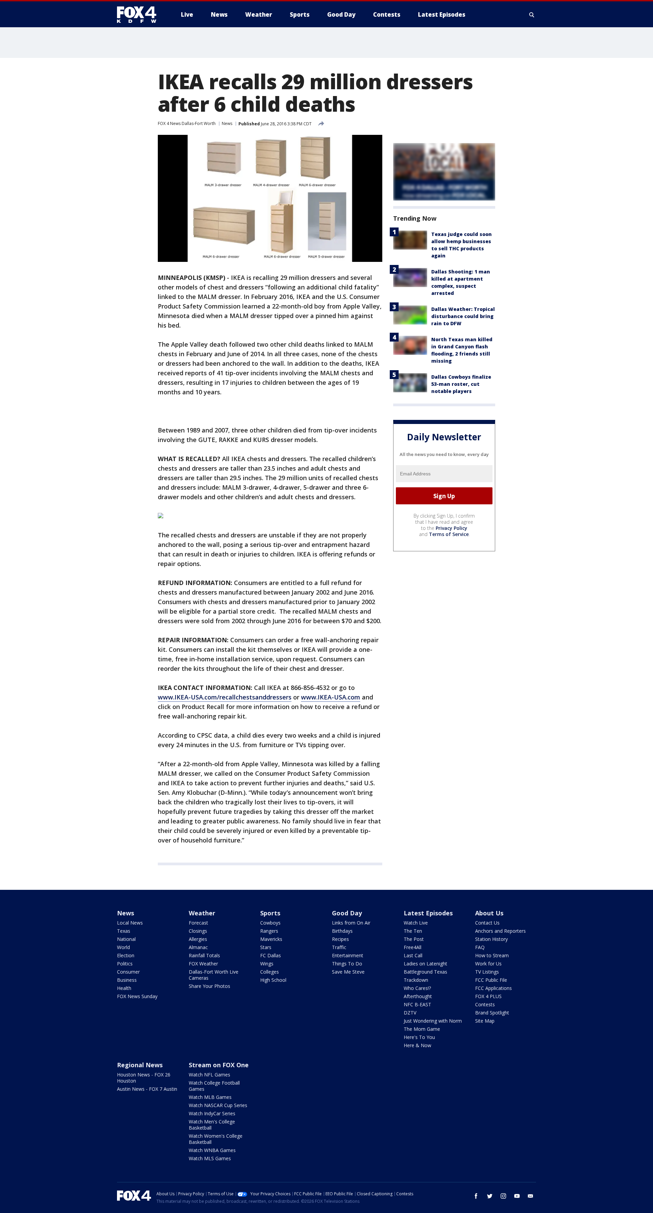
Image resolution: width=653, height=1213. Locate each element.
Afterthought (418, 996)
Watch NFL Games (209, 1074)
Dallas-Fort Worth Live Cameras (213, 974)
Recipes (340, 939)
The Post (414, 939)
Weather (202, 913)
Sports (270, 913)
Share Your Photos (209, 986)
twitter (489, 1196)
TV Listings (487, 971)
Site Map (485, 1021)
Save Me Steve (348, 971)
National (126, 939)
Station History (491, 939)
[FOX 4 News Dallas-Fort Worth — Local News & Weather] (139, 14)
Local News (130, 922)
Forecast (198, 922)
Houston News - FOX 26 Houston (143, 1077)
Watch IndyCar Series (212, 1113)
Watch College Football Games (214, 1086)
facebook (476, 1196)
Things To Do (347, 963)
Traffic (339, 947)
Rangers (269, 931)
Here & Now (417, 1045)
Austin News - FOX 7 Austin (147, 1089)
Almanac (198, 947)
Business (127, 980)
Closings (198, 931)
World (123, 947)
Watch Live (416, 922)
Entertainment (347, 955)
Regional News (140, 1065)
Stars (265, 947)
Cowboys (270, 922)
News (227, 123)
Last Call (413, 955)
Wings (266, 963)
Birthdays (342, 931)
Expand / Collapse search (532, 15)
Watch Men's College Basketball (212, 1124)
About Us (489, 913)
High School (273, 980)
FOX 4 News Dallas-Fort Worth (187, 123)
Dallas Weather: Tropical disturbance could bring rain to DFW (463, 316)
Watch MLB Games (210, 1097)
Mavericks (271, 939)
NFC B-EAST (417, 1004)
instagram (503, 1196)
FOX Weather (203, 963)
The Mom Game (422, 1029)
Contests (485, 1004)
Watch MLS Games (210, 1158)
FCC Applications (493, 988)
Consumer (128, 971)
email (530, 1196)
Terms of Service (449, 534)
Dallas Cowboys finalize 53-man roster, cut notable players (461, 384)
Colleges (269, 971)
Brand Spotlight (492, 1012)
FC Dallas (270, 955)
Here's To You (419, 1037)
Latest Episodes (428, 913)
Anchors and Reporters (500, 931)
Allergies (198, 939)
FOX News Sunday (137, 996)
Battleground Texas (425, 971)
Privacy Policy (451, 528)
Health (124, 988)
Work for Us (488, 963)
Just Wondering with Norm (433, 1021)
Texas (123, 931)
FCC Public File (491, 980)
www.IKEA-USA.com (330, 697)
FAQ (480, 947)
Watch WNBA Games (212, 1150)
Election (125, 955)
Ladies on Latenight (425, 963)
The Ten (413, 931)
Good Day (347, 913)
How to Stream (492, 955)
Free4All (412, 947)
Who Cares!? (417, 988)
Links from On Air (351, 922)
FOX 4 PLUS (488, 996)
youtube (517, 1196)
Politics (125, 963)
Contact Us (487, 922)
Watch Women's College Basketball (215, 1139)
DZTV (410, 1012)
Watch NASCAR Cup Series (218, 1105)
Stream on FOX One (219, 1065)
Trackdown (416, 980)
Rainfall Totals (204, 955)
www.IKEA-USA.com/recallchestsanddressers (224, 697)
